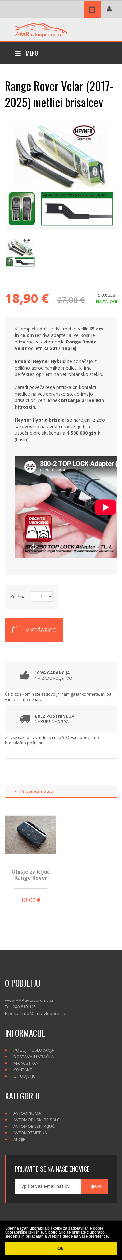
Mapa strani (26, 1063)
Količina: (18, 597)
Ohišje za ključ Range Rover (30, 874)
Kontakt (22, 1069)
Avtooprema (27, 1113)
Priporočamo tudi (37, 791)
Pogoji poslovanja (33, 1050)
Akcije (19, 1139)
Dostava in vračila (33, 1056)
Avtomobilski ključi (34, 1126)
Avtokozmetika (30, 1133)
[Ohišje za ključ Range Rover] (30, 835)
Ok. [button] (61, 1248)
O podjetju (24, 1076)
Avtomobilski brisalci (37, 1120)
